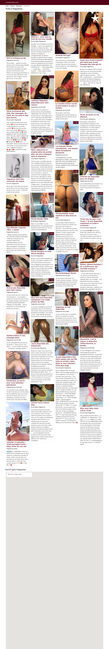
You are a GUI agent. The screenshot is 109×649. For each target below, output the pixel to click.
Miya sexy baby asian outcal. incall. (89, 409)
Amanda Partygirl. (63, 55)
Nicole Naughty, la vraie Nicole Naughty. (41, 252)
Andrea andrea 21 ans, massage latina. (16, 336)
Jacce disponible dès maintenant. (40, 345)
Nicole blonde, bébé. (40, 219)
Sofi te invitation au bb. (16, 58)
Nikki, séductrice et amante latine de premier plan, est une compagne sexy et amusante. (41, 153)
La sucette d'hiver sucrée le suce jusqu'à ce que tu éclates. (66, 106)
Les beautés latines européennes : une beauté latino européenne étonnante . (67, 149)
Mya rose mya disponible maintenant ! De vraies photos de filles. (41, 300)
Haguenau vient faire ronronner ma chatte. (16, 180)
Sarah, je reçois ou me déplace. (89, 116)
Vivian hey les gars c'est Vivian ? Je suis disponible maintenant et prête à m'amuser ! (91, 222)
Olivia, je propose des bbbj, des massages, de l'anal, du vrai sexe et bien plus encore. (17, 114)
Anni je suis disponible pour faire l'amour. (16, 289)
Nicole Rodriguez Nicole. (66, 273)
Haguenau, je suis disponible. (63, 308)
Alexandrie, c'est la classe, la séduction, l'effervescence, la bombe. (88, 342)
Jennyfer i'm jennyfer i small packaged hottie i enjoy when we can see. (17, 444)
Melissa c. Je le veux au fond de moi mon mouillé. (41, 38)
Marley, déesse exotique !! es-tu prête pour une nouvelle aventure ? (91, 266)
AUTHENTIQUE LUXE (12, 2)
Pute (7, 6)
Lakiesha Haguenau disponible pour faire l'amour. (40, 102)
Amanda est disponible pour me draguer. (89, 178)
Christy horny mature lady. (40, 404)
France (12, 6)
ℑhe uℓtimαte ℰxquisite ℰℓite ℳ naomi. (16, 229)
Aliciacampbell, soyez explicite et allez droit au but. (66, 215)
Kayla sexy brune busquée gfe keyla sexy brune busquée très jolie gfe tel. (91, 62)
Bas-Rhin (19, 6)
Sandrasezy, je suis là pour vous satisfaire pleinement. (16, 383)
